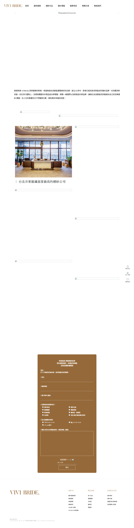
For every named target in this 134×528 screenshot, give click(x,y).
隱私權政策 (13, 519)
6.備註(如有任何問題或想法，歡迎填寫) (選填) (55, 430)
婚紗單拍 (109, 495)
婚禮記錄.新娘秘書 (112, 501)
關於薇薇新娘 (72, 495)
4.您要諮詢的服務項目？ (63, 410)
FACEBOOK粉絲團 (73, 510)
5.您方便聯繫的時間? (61, 422)
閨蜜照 (90, 507)
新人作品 (90, 495)
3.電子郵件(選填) (46, 395)
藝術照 (90, 504)
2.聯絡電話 (44, 386)
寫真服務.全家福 (111, 504)
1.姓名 (42, 377)
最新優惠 (70, 498)
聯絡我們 (70, 504)
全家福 (90, 501)
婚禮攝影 (90, 498)
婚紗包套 (109, 498)
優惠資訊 (127, 282)
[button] (15, 13)
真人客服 (127, 275)
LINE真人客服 (72, 507)
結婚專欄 (70, 501)
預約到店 (127, 268)
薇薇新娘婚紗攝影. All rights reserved (40, 521)
